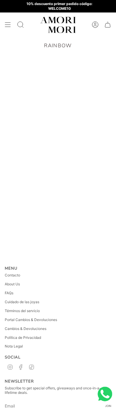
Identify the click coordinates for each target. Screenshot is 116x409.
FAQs (9, 293)
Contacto (12, 275)
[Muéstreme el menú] (8, 25)
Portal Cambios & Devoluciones (31, 319)
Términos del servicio (22, 311)
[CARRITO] (107, 25)
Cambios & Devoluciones (25, 328)
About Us (12, 284)
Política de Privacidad (23, 337)
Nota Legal (14, 346)
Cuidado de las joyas (22, 302)
